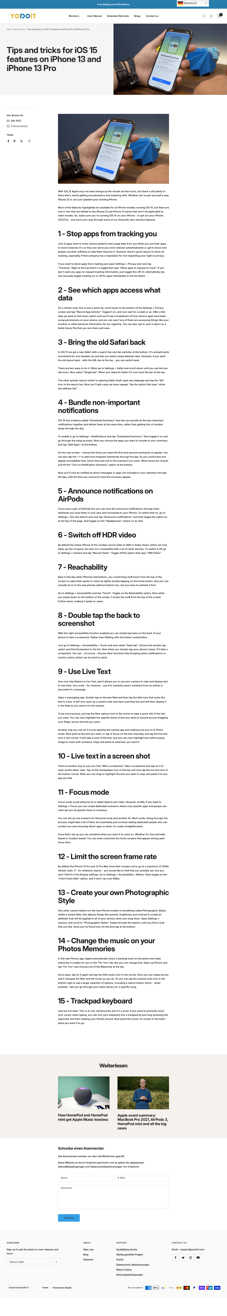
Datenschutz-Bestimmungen (132, 1264)
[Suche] (204, 16)
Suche (119, 1259)
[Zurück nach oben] (213, 1293)
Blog (85, 1254)
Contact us (152, 16)
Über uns (88, 1249)
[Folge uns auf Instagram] (190, 1257)
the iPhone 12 (100, 211)
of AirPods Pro (86, 508)
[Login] (211, 16)
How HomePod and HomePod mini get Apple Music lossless (83, 1117)
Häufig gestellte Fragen (129, 1254)
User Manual (94, 16)
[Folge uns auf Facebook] (175, 1257)
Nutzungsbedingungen (129, 1274)
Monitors (74, 16)
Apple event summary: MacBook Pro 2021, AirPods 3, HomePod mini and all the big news (142, 1121)
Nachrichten (19, 29)
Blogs (137, 16)
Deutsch (190, 3)
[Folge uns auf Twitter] (183, 1257)
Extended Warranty (118, 16)
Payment (88, 1259)
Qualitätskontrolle (126, 1249)
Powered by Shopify (62, 1287)
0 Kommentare (19, 126)
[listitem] (8, 141)
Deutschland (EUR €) (18, 1287)
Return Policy (124, 1269)
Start (9, 29)
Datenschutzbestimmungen (106, 1166)
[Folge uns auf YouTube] (198, 1257)
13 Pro (64, 219)
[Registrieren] (56, 1262)
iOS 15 (67, 191)
